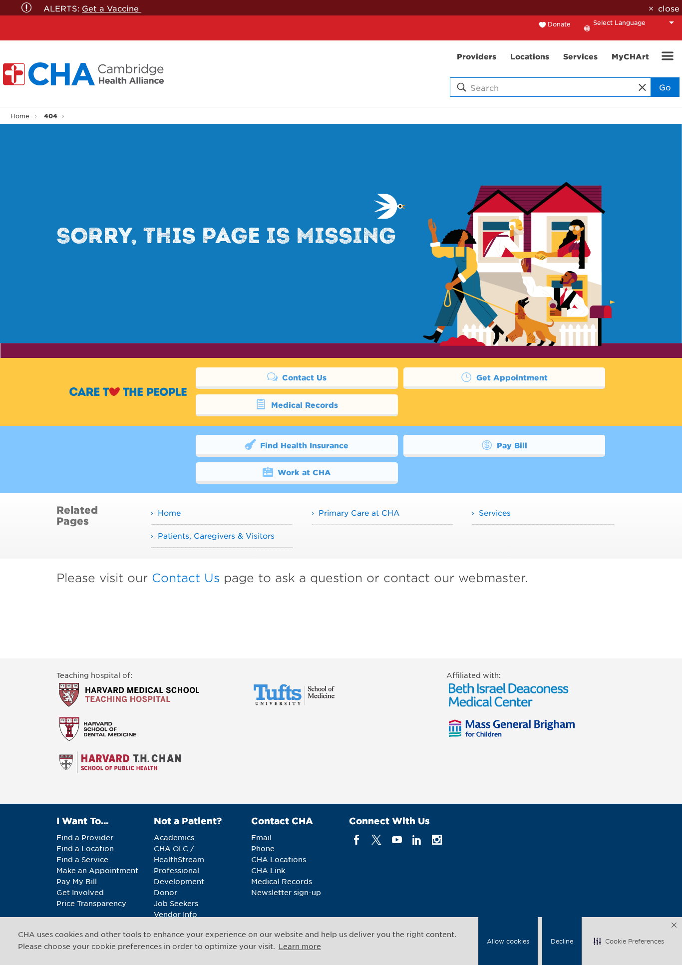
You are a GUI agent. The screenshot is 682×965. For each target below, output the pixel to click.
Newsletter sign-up (286, 892)
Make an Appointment (97, 870)
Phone (263, 848)
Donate (559, 24)
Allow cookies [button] (508, 941)
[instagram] (437, 840)
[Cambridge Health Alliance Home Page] (85, 73)
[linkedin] (416, 840)
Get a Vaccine (111, 8)
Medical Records (303, 404)
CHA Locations (278, 859)
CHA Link (268, 870)
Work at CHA (303, 472)
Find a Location (85, 848)
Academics (174, 837)
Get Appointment (511, 377)
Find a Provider (84, 837)
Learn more (300, 946)
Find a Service (82, 859)
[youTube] (396, 840)
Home (19, 116)
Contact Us (303, 377)
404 (50, 115)
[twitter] (376, 840)
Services (495, 512)
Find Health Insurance (303, 445)
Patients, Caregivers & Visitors (216, 535)
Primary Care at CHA (359, 512)
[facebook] (356, 840)
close (668, 8)
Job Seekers (176, 903)
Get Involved (80, 892)
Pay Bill (510, 445)
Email (261, 837)
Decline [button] (562, 941)
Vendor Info (175, 914)
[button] (629, 941)
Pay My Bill (76, 881)
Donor (165, 892)
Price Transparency (91, 903)
